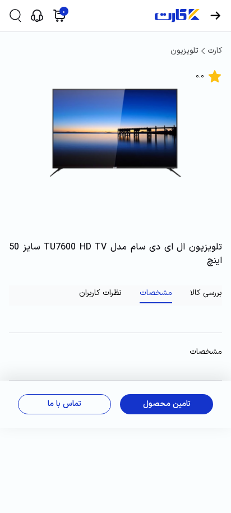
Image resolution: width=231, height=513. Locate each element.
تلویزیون (184, 51)
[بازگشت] (215, 15)
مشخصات (156, 293)
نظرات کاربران (100, 293)
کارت (214, 51)
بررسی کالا (206, 293)
